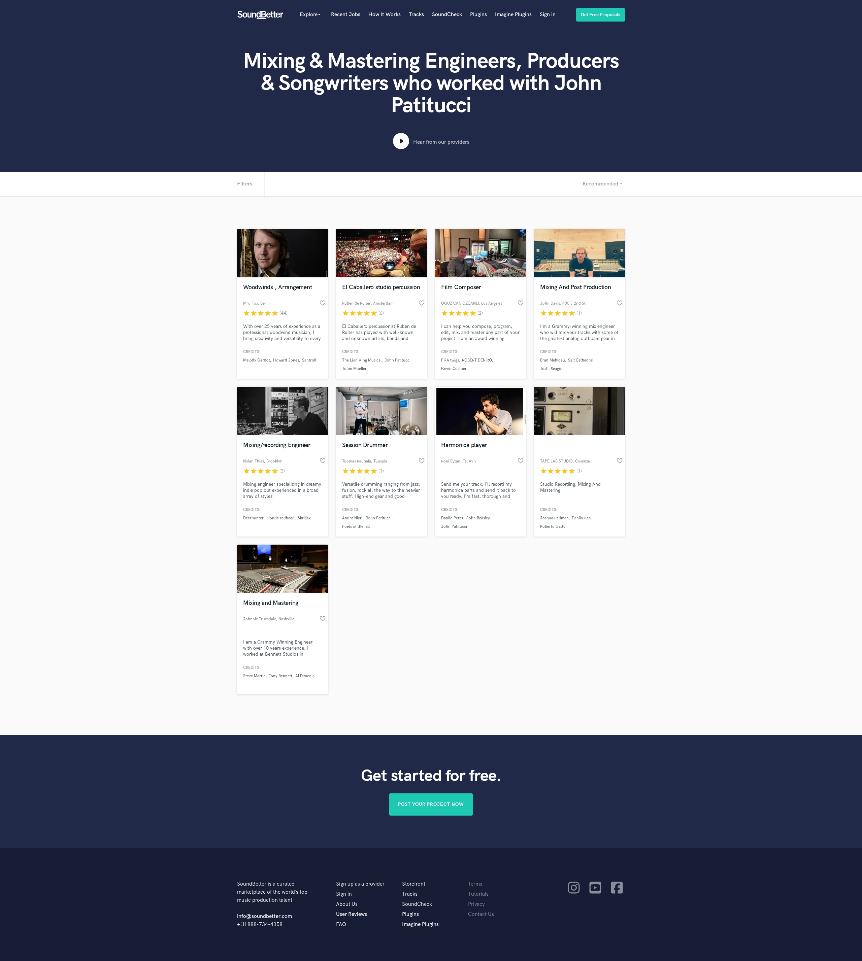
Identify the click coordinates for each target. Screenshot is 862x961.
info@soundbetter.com (264, 916)
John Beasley (478, 518)
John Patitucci (397, 360)
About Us (347, 904)
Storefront (413, 884)
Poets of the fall (356, 526)
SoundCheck (447, 14)
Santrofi (309, 360)
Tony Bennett (280, 676)
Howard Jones (286, 360)
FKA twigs (450, 360)
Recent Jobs (345, 14)
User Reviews (351, 914)
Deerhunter (253, 518)
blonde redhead (280, 518)
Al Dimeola (304, 676)
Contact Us (481, 914)
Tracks (416, 14)
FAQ (341, 924)
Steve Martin (254, 676)
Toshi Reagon (552, 368)
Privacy (476, 904)
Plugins (478, 14)
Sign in (548, 14)
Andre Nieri (352, 518)
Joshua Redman (554, 518)
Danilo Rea (581, 518)
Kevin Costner (454, 368)
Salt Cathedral (580, 360)
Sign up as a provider (360, 884)
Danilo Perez (452, 518)
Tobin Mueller (354, 368)
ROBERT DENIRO (477, 360)
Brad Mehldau (552, 360)
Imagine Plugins (513, 14)
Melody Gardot (256, 360)
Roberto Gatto (553, 526)
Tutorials (478, 894)
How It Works (384, 14)
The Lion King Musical (362, 360)
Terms (475, 884)
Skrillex (304, 518)
